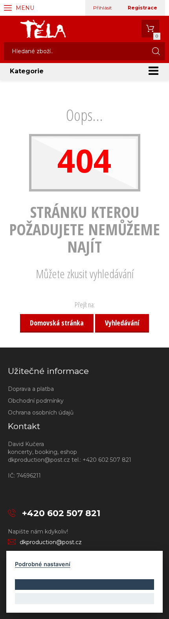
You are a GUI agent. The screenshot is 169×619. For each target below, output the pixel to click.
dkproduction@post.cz (51, 542)
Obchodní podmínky (36, 400)
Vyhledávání (122, 322)
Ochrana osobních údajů (40, 412)
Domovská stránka (57, 322)
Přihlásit (102, 8)
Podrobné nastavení (42, 564)
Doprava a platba (31, 388)
